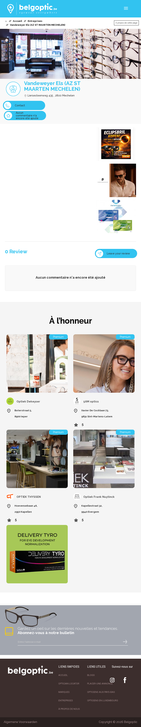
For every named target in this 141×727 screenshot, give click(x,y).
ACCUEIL (63, 675)
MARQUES (64, 692)
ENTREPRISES (65, 700)
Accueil (17, 21)
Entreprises (35, 21)
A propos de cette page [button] (126, 23)
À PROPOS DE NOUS (69, 709)
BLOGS (91, 675)
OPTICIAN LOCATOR (68, 683)
